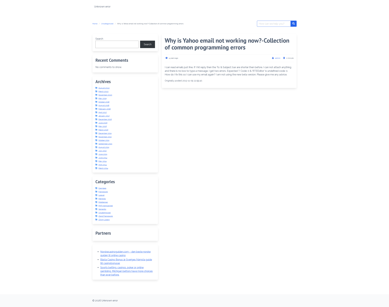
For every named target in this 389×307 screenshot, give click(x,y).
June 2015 (102, 154)
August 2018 (103, 105)
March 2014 (103, 168)
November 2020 (105, 95)
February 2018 (104, 109)
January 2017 (104, 116)
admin (277, 58)
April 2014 (102, 165)
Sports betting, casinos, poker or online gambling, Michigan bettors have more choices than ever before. (126, 271)
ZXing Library (104, 220)
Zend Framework (105, 216)
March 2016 (103, 130)
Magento (102, 199)
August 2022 (104, 88)
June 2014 (102, 158)
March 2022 (103, 91)
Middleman (103, 202)
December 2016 (105, 119)
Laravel (101, 195)
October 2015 (103, 140)
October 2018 (103, 102)
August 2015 (103, 147)
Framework (103, 192)
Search (99, 38)
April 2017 (102, 112)
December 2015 (105, 133)
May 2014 (102, 161)
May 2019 (102, 98)
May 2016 (102, 126)
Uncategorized (107, 24)
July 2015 (102, 151)
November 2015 (105, 137)
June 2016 (102, 123)
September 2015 (105, 144)
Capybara (102, 188)
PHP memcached (105, 206)
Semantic (102, 209)
